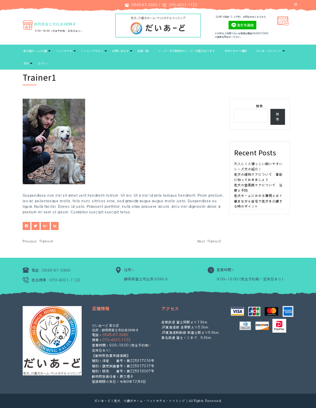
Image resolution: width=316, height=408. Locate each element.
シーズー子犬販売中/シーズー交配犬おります (186, 50)
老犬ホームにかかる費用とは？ (258, 195)
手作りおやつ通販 (236, 50)
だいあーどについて (268, 50)
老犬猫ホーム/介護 (35, 50)
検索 (259, 106)
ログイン (43, 63)
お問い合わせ (120, 50)
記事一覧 (143, 50)
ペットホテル (64, 50)
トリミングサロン (92, 50)
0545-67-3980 (145, 5)
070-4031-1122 (183, 5)
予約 (26, 63)
